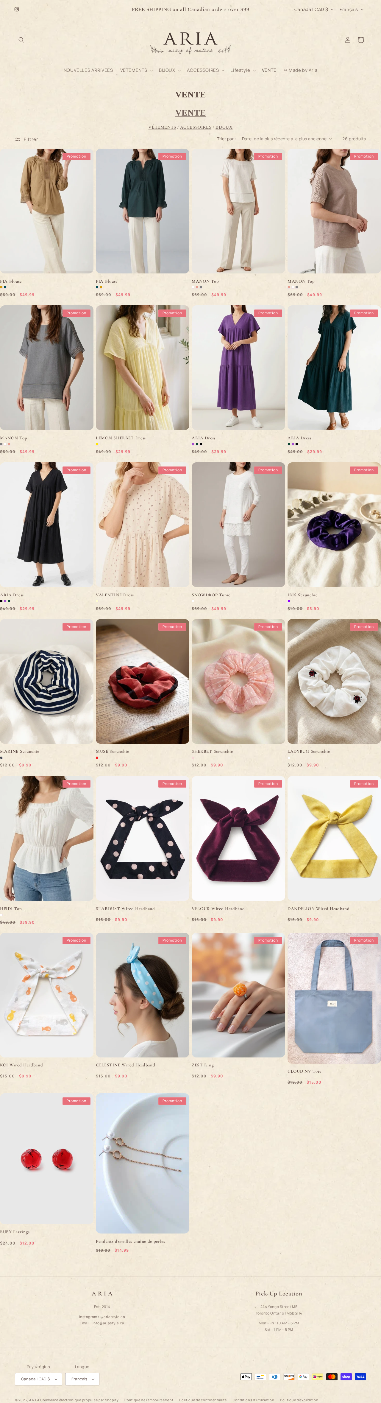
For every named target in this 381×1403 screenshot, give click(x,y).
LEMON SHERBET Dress (121, 438)
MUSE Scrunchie (112, 751)
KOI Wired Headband (21, 1065)
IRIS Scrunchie (303, 594)
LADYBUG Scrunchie (309, 751)
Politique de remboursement (148, 1399)
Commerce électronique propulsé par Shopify (79, 1400)
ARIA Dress (204, 438)
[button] (21, 39)
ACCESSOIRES (196, 127)
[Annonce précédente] (122, 9)
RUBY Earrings (15, 1231)
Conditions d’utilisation (253, 1399)
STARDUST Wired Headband (125, 908)
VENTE (190, 112)
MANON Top (205, 281)
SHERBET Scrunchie (212, 751)
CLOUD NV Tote (304, 1071)
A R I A (34, 1400)
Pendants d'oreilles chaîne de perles (130, 1241)
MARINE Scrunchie (19, 751)
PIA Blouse (11, 281)
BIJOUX (224, 127)
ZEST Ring (203, 1065)
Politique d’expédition (299, 1399)
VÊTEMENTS (162, 127)
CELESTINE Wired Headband (125, 1065)
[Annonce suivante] (258, 9)
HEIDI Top (11, 908)
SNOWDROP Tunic (211, 594)
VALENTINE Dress (115, 594)
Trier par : (226, 138)
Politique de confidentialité (203, 1399)
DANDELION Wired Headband (319, 908)
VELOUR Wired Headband (218, 908)
